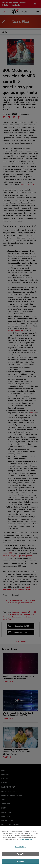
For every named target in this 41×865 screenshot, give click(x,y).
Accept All (20, 861)
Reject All (20, 854)
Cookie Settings (20, 847)
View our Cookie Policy (25, 839)
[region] (20, 845)
